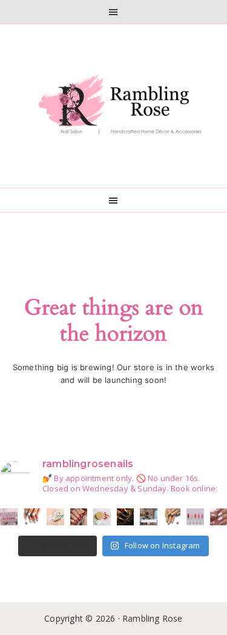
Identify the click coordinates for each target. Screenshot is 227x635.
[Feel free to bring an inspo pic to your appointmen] (125, 517)
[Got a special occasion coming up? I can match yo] (79, 517)
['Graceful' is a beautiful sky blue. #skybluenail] (32, 517)
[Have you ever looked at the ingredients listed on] (102, 517)
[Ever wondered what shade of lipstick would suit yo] (195, 517)
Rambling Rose (114, 106)
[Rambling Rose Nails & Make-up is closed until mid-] (9, 517)
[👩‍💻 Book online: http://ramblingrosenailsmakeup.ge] (148, 517)
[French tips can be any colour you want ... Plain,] (172, 517)
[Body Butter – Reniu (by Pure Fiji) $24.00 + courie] (55, 517)
